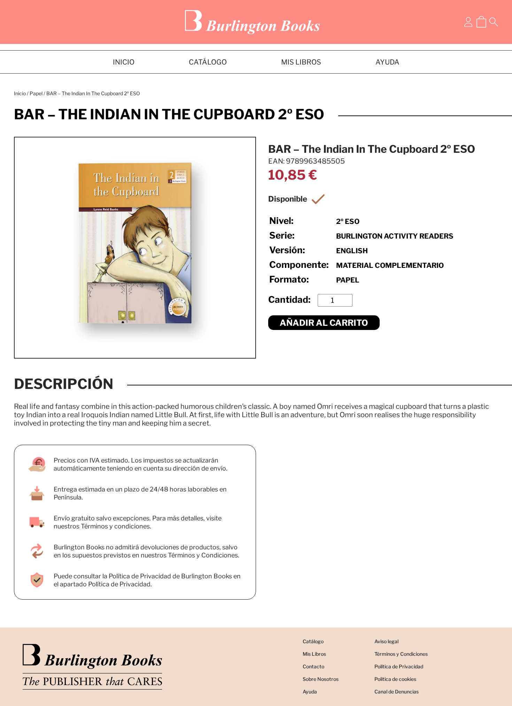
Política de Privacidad (398, 666)
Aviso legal (386, 641)
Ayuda (310, 691)
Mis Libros (314, 654)
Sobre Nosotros (321, 679)
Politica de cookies (395, 679)
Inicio (20, 93)
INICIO (123, 62)
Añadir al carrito (324, 323)
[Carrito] (481, 22)
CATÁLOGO (208, 62)
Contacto (313, 666)
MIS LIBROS (301, 62)
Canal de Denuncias (396, 691)
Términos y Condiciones (401, 654)
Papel (36, 93)
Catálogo (313, 641)
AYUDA (387, 62)
